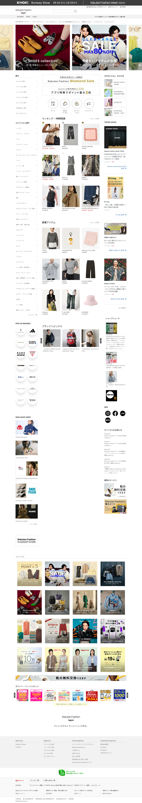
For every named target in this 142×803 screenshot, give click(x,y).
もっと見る (34, 524)
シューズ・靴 (20, 166)
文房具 (18, 299)
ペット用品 (19, 305)
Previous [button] (16, 47)
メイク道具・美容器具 (22, 267)
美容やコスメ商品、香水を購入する (56, 790)
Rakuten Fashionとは (78, 747)
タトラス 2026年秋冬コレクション (69, 22)
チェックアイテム (38, 22)
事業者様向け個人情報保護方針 (45, 799)
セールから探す (20, 81)
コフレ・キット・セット (23, 272)
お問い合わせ (76, 753)
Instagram (103, 750)
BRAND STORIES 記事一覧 (118, 299)
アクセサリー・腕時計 (22, 187)
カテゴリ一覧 (33, 315)
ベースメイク (20, 235)
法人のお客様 (76, 756)
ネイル (18, 246)
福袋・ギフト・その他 (22, 310)
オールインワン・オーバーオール (26, 155)
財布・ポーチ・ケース (22, 192)
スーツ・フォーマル (22, 214)
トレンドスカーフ (51, 22)
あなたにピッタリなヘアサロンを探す (27, 790)
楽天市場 (122, 7)
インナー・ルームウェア (23, 171)
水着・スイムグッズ (22, 219)
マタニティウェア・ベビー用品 (25, 208)
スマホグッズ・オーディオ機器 (25, 289)
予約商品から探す (21, 108)
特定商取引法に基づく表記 (80, 759)
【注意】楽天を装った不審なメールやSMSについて (71, 704)
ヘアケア (18, 256)
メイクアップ (20, 240)
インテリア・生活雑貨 (22, 283)
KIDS (35, 17)
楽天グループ (112, 7)
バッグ (18, 160)
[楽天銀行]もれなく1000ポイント (96, 7)
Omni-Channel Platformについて (82, 762)
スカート (18, 150)
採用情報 (71, 799)
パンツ (18, 139)
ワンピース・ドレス (22, 144)
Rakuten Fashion (33, 11)
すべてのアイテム (21, 113)
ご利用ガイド (76, 750)
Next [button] (126, 47)
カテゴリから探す (21, 103)
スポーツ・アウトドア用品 (24, 294)
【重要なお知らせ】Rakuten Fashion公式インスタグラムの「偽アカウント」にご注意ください (115, 471)
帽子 (17, 198)
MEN (28, 17)
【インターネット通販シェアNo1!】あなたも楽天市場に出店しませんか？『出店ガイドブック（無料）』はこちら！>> (64, 785)
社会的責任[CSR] (61, 799)
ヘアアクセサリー (21, 203)
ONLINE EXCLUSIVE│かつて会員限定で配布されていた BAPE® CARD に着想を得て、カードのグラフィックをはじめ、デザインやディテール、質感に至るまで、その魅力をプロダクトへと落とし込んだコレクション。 (115, 342)
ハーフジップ (98, 22)
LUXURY (18, 747)
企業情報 (18, 799)
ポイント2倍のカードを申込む (83, 790)
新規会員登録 (104, 744)
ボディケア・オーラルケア (24, 251)
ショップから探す (21, 92)
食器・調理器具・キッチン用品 (25, 278)
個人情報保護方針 (28, 799)
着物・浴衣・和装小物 (22, 224)
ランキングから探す (22, 97)
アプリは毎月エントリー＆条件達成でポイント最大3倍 (110, 16)
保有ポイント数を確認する (111, 790)
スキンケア (19, 230)
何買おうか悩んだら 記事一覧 (117, 250)
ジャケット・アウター (22, 134)
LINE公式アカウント (106, 753)
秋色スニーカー (87, 22)
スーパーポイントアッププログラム (82, 744)
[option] (61, 47)
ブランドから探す (21, 86)
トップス (18, 128)
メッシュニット (109, 22)
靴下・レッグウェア (22, 176)
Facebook (103, 747)
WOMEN (20, 17)
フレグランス (20, 262)
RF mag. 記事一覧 (121, 215)
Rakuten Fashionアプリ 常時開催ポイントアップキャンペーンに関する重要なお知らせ (115, 453)
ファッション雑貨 (21, 182)
